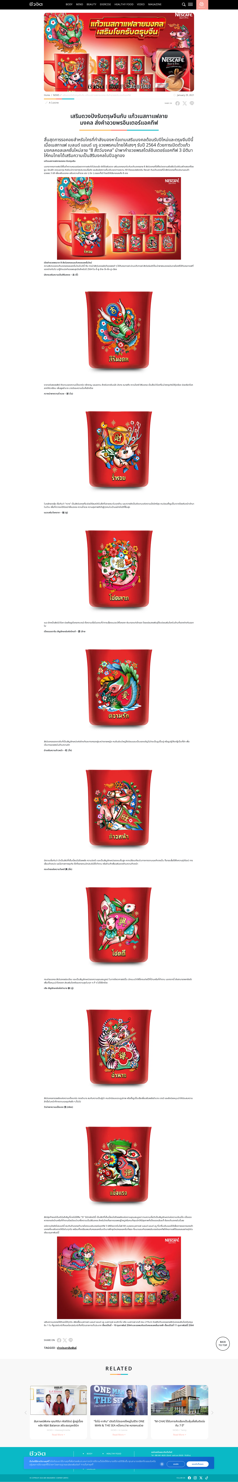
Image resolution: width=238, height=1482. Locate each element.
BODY (69, 4)
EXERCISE (105, 4)
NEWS (56, 95)
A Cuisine (54, 102)
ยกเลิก (175, 1464)
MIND (79, 4)
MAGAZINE (154, 4)
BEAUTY (91, 4)
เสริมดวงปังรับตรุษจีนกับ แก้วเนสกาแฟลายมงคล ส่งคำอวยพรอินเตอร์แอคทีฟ (96, 95)
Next (212, 1413)
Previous (26, 1413)
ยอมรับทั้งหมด (197, 1464)
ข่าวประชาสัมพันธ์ (67, 1348)
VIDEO (141, 4)
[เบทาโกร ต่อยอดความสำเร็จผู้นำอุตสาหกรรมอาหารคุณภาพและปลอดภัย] (58, 1412)
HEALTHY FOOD (123, 4)
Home (47, 95)
